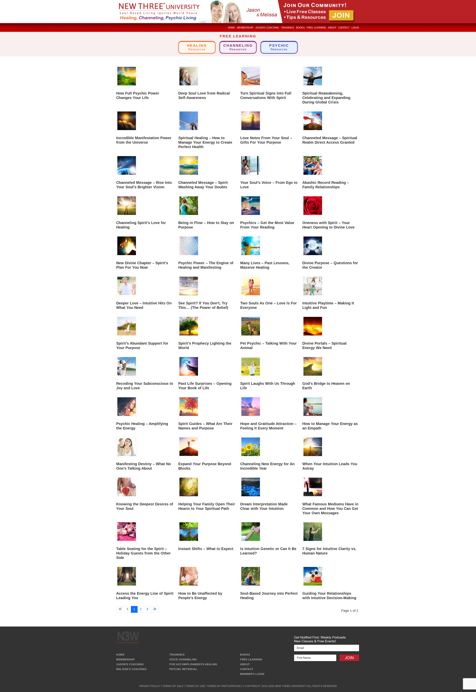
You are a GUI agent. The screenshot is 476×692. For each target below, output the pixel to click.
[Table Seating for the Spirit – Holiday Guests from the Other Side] (126, 531)
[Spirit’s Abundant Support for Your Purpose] (126, 326)
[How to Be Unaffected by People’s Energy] (188, 576)
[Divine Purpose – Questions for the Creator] (312, 245)
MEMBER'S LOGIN (252, 673)
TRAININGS (177, 654)
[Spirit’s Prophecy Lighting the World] (188, 326)
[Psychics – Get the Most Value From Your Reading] (250, 205)
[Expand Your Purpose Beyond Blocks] (188, 446)
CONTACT (246, 669)
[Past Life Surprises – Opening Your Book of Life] (188, 366)
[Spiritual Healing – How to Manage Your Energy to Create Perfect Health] (188, 120)
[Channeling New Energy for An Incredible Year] (250, 446)
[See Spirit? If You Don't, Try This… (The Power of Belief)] (188, 286)
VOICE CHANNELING (183, 659)
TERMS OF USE (195, 686)
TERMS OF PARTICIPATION (224, 686)
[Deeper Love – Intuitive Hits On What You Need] (126, 286)
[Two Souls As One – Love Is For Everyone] (250, 286)
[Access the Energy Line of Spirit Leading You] (126, 576)
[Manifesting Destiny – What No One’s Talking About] (126, 446)
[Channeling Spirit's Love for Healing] (126, 205)
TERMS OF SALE (173, 686)
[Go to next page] (147, 609)
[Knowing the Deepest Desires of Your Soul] (126, 487)
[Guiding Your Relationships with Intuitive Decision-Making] (312, 576)
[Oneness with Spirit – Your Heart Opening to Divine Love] (312, 205)
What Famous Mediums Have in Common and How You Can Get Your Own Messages (330, 508)
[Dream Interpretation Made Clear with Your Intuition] (250, 487)
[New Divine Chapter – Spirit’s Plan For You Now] (126, 245)
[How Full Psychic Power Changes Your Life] (126, 76)
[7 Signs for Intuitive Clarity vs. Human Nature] (312, 531)
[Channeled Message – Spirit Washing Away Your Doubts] (188, 165)
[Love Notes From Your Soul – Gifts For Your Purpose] (250, 120)
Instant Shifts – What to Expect (205, 549)
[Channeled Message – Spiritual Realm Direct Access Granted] (312, 120)
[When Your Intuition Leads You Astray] (312, 446)
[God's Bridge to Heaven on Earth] (312, 366)
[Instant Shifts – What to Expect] (188, 531)
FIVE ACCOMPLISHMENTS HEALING (193, 664)
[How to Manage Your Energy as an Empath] (312, 406)
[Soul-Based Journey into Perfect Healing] (250, 576)
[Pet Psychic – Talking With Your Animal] (250, 326)
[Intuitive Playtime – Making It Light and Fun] (312, 286)
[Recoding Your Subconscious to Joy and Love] (126, 366)
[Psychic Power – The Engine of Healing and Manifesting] (188, 245)
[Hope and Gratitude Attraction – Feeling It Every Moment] (250, 406)
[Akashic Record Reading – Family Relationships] (312, 165)
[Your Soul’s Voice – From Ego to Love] (250, 165)
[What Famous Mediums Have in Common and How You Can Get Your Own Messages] (312, 487)
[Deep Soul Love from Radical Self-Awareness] (188, 76)
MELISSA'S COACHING (131, 669)
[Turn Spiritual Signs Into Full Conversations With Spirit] (250, 76)
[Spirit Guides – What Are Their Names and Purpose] (188, 406)
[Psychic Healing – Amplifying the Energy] (126, 406)
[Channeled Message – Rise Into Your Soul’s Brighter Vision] (126, 165)
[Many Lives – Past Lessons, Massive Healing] (250, 245)
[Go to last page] (155, 609)
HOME (120, 654)
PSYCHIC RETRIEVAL (183, 669)
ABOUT (245, 664)
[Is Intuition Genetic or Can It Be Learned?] (250, 531)
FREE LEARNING (251, 659)
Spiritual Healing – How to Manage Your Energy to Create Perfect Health (205, 142)
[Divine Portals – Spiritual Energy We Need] (312, 326)
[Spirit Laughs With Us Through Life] (250, 366)
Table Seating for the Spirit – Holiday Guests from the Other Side (143, 553)
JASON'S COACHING (130, 664)
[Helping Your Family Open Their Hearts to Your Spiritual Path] (188, 487)
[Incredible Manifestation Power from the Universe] (126, 120)
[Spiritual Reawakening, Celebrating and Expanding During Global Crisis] (312, 76)
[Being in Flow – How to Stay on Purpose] (188, 205)
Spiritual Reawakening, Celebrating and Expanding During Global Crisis (326, 97)
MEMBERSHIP (125, 659)
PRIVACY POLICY (149, 686)
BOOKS (245, 654)
